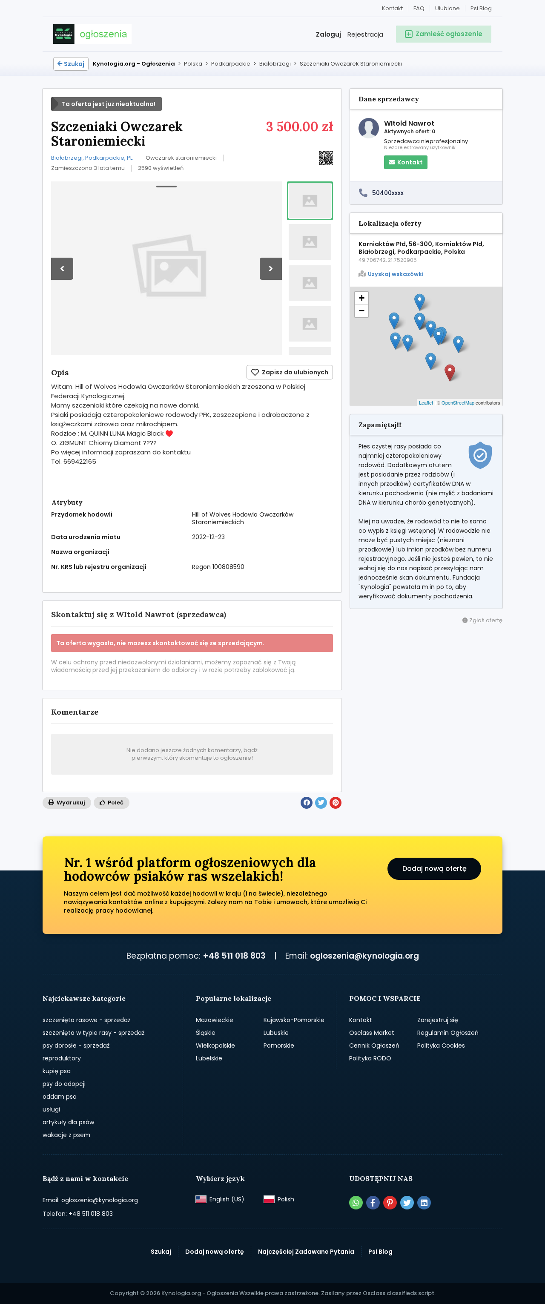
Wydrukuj (70, 802)
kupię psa (57, 1071)
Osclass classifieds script (398, 1293)
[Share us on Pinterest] (390, 1202)
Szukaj (74, 64)
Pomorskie (279, 1045)
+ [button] (361, 298)
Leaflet (426, 402)
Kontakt (392, 8)
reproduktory (62, 1058)
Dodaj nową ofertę (434, 868)
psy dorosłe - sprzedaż (76, 1045)
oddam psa (60, 1096)
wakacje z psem (66, 1135)
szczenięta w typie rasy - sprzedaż (93, 1032)
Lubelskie (209, 1058)
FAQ (419, 8)
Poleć (114, 802)
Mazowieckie (214, 1020)
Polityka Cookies (441, 1045)
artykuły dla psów (68, 1122)
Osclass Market (371, 1032)
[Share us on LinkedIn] (424, 1202)
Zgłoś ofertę (485, 620)
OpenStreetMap (458, 402)
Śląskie (205, 1032)
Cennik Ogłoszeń (374, 1045)
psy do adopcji (64, 1084)
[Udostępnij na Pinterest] (335, 803)
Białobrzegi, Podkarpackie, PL (91, 158)
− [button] (361, 310)
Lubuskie (276, 1032)
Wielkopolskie (215, 1045)
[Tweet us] (407, 1202)
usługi (51, 1109)
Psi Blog (481, 8)
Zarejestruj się (437, 1020)
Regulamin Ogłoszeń (448, 1032)
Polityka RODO (370, 1058)
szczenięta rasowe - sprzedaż (86, 1020)
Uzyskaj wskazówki (396, 274)
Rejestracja (365, 34)
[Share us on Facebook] (373, 1202)
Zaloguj (328, 34)
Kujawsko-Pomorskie (294, 1020)
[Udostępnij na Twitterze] (321, 803)
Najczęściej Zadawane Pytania (306, 1251)
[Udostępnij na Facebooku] (307, 803)
